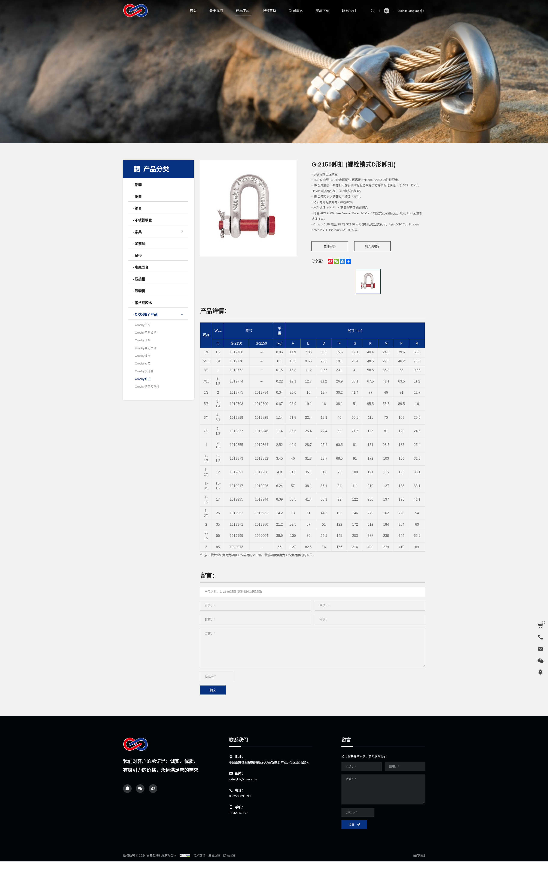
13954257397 (238, 812)
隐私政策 (229, 855)
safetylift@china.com (243, 779)
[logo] (136, 744)
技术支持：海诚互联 (206, 855)
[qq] (127, 788)
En (386, 10)
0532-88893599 (240, 796)
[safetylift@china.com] (540, 649)
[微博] (153, 788)
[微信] (140, 788)
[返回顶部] (540, 672)
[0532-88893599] (540, 637)
